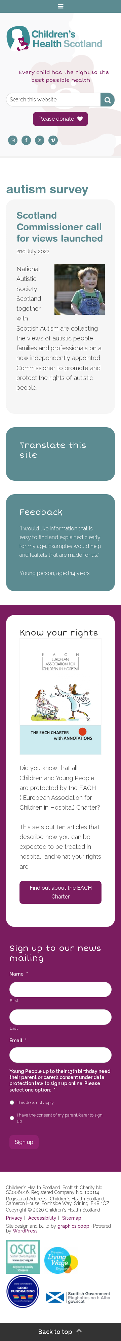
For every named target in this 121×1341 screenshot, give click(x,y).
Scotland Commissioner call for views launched (59, 226)
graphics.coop (73, 1226)
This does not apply (35, 1102)
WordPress (25, 1231)
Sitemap (71, 1218)
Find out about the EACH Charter (61, 892)
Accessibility (42, 1218)
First (14, 1000)
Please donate (56, 119)
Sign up (24, 1142)
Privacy (14, 1218)
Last (14, 1028)
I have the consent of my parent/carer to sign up (60, 1118)
